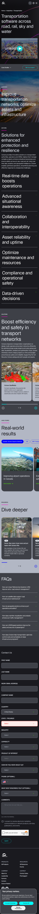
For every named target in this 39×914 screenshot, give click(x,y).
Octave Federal (5, 883)
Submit (6, 841)
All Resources (24, 864)
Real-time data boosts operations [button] (15, 181)
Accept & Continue (10, 903)
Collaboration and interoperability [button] (16, 222)
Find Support (23, 876)
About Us (4, 873)
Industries (9, 10)
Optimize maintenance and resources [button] (18, 258)
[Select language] (33, 4)
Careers (3, 881)
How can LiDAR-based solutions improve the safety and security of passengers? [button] (16, 626)
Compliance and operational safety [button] (17, 278)
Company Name (7, 695)
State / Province (7, 718)
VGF (27, 441)
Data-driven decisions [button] (13, 296)
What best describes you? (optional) (15, 788)
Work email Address (9, 683)
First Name (5, 660)
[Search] (30, 3)
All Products (4, 864)
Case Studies (5, 67)
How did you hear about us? (12, 765)
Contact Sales (24, 873)
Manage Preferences (18, 908)
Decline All (26, 903)
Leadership (4, 876)
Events (22, 867)
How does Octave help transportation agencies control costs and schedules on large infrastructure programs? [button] (17, 637)
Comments (7, 808)
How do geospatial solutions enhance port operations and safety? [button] (15, 607)
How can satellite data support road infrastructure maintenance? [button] (13, 598)
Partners (3, 878)
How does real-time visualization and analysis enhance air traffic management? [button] (16, 617)
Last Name (5, 672)
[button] (36, 3)
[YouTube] (7, 888)
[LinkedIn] (3, 888)
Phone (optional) (8, 776)
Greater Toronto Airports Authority (12, 441)
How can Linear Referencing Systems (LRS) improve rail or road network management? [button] (16, 588)
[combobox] (19, 712)
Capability (5, 741)
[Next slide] (36, 408)
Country (4, 707)
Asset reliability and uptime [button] (16, 239)
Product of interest (9, 753)
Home (3, 10)
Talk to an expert (30, 67)
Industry (4, 730)
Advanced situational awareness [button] (12, 201)
